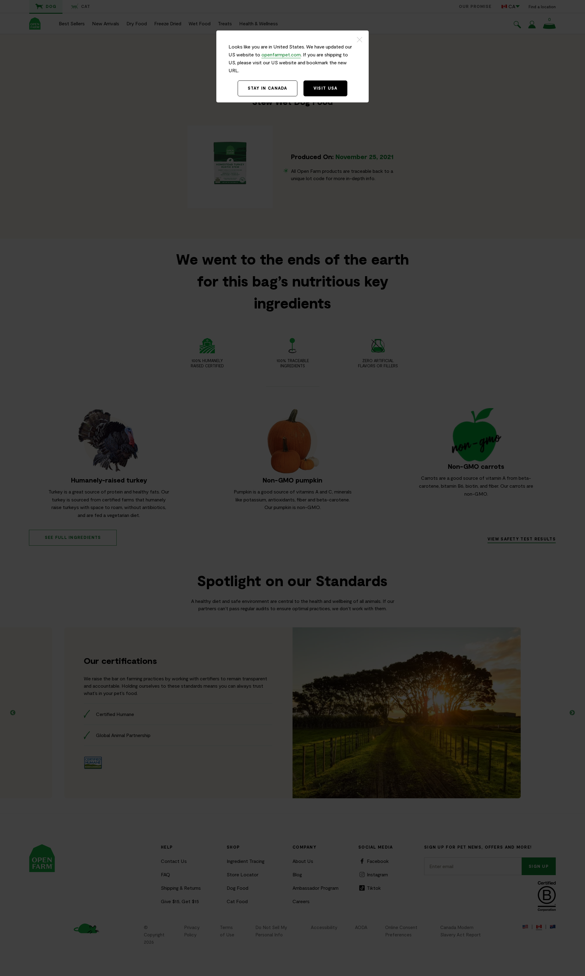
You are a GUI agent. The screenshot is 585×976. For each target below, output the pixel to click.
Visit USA (326, 88)
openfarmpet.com (281, 54)
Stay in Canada (267, 88)
